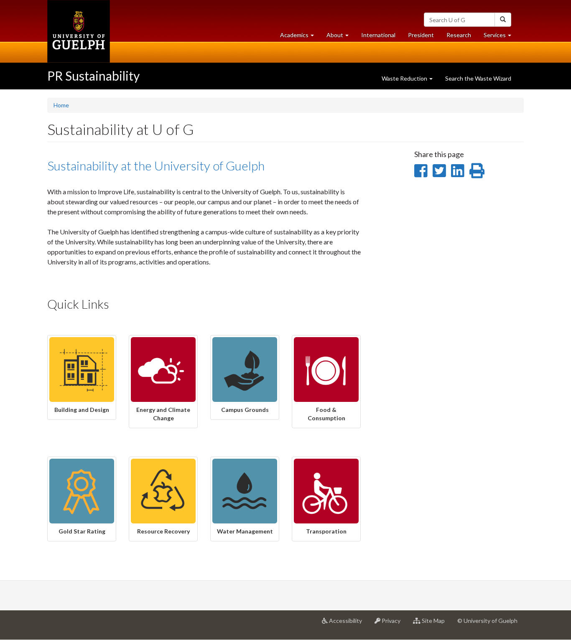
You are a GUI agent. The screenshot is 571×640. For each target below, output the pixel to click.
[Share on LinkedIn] (457, 170)
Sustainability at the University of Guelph (156, 165)
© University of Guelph (487, 620)
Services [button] (500, 37)
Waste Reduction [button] (405, 78)
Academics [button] (300, 37)
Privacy (393, 624)
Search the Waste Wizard (478, 78)
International (378, 34)
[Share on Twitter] (439, 170)
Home (61, 105)
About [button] (340, 37)
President (421, 34)
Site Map (436, 624)
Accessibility (348, 624)
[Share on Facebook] (420, 170)
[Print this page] (476, 170)
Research (461, 37)
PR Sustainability (93, 75)
